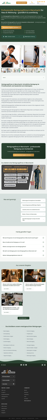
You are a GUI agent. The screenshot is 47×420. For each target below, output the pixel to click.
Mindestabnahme (5, 394)
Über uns (3, 390)
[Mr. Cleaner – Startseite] (8, 371)
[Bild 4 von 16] (18, 70)
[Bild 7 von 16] (33, 70)
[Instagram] (24, 365)
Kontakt (3, 410)
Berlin (25, 390)
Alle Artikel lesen (23, 318)
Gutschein (5, 384)
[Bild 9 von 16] (43, 70)
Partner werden (6, 380)
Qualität (3, 398)
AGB (9, 418)
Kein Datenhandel (30, 418)
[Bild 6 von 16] (28, 70)
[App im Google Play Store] (45, 365)
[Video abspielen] (23, 177)
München (26, 392)
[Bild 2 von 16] (8, 70)
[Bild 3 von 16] (13, 70)
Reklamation (4, 408)
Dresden (26, 398)
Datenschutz (18, 418)
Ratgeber (3, 412)
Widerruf (13, 418)
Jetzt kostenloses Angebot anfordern (23, 155)
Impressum (24, 418)
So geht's (3, 392)
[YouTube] (26, 365)
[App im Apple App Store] (42, 365)
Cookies (36, 418)
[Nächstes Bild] (43, 56)
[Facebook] (21, 365)
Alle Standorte (27, 400)
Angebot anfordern (21, 2)
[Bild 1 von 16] (3, 70)
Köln (25, 396)
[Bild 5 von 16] (23, 70)
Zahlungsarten (4, 396)
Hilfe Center (4, 406)
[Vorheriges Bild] (3, 56)
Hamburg (26, 394)
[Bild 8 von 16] (38, 70)
